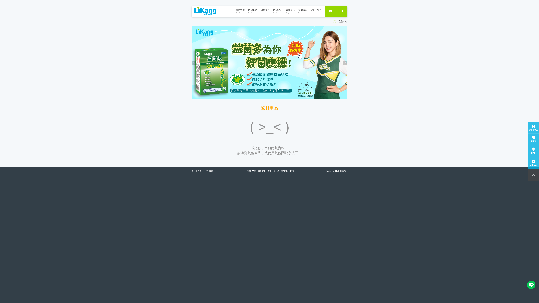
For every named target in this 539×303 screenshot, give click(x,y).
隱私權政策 (196, 171)
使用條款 (210, 171)
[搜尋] (341, 11)
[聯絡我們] (330, 11)
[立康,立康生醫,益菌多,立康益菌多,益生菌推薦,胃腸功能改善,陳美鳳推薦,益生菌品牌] (269, 62)
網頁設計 (343, 171)
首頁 (333, 21)
